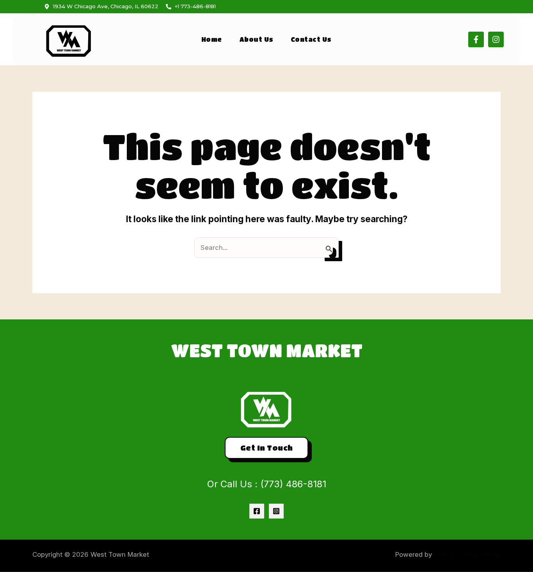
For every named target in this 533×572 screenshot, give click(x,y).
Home (211, 39)
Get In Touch (266, 448)
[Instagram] (276, 511)
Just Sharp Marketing (467, 554)
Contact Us (311, 39)
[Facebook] (256, 511)
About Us (256, 39)
